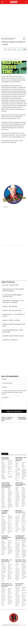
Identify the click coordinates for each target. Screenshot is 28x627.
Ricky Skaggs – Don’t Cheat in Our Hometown (20, 459)
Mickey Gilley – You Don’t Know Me (6, 560)
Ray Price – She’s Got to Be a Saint (12, 310)
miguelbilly (5, 44)
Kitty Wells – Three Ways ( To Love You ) (20, 560)
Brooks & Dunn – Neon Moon (19, 584)
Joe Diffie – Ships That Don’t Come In (13, 336)
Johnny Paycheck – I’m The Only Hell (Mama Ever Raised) (13, 290)
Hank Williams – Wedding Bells (22, 418)
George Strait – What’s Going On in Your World (20, 484)
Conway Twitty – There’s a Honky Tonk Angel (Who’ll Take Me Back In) (6, 485)
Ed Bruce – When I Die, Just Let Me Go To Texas (7, 419)
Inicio (2, 38)
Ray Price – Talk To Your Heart (11, 320)
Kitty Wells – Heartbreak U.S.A (20, 511)
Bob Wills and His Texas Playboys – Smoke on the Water (20, 537)
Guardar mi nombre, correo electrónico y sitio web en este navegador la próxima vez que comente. (13, 392)
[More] (25, 49)
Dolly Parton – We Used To (10, 340)
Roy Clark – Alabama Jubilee (11, 285)
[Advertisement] (14, 19)
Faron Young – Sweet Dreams (5, 458)
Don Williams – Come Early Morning (5, 512)
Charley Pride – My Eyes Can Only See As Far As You (6, 585)
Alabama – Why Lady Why (10, 306)
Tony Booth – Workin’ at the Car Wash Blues (6, 537)
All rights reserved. (22, 625)
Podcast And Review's (10, 38)
